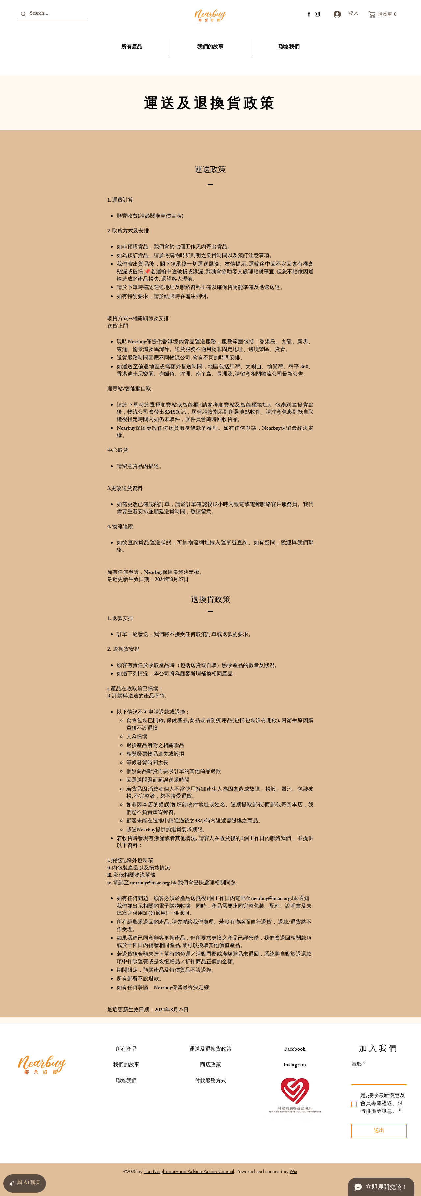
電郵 (358, 1065)
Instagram (295, 1065)
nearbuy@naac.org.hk (153, 883)
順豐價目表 (168, 217)
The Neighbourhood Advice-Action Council (189, 1171)
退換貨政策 (210, 1050)
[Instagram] (317, 14)
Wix (293, 1171)
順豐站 (226, 405)
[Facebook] (309, 14)
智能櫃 (248, 405)
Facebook (294, 1050)
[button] (384, 14)
